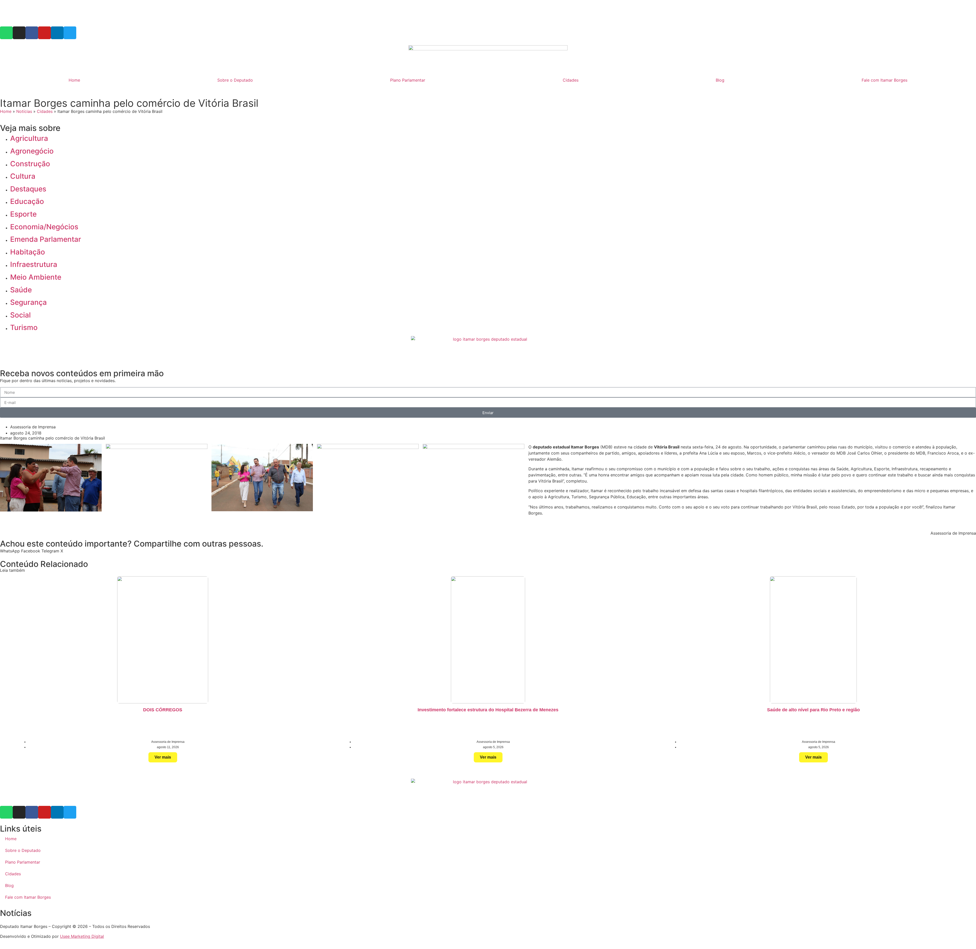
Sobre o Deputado (235, 80)
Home (74, 80)
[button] (10, 551)
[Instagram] (19, 32)
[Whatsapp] (6, 32)
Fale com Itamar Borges (884, 80)
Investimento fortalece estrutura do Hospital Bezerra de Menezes (488, 709)
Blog (720, 80)
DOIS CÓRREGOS (162, 709)
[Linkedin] (57, 32)
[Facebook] (31, 32)
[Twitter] (70, 32)
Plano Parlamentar (407, 80)
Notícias (24, 111)
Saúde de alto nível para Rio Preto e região (813, 709)
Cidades (570, 80)
